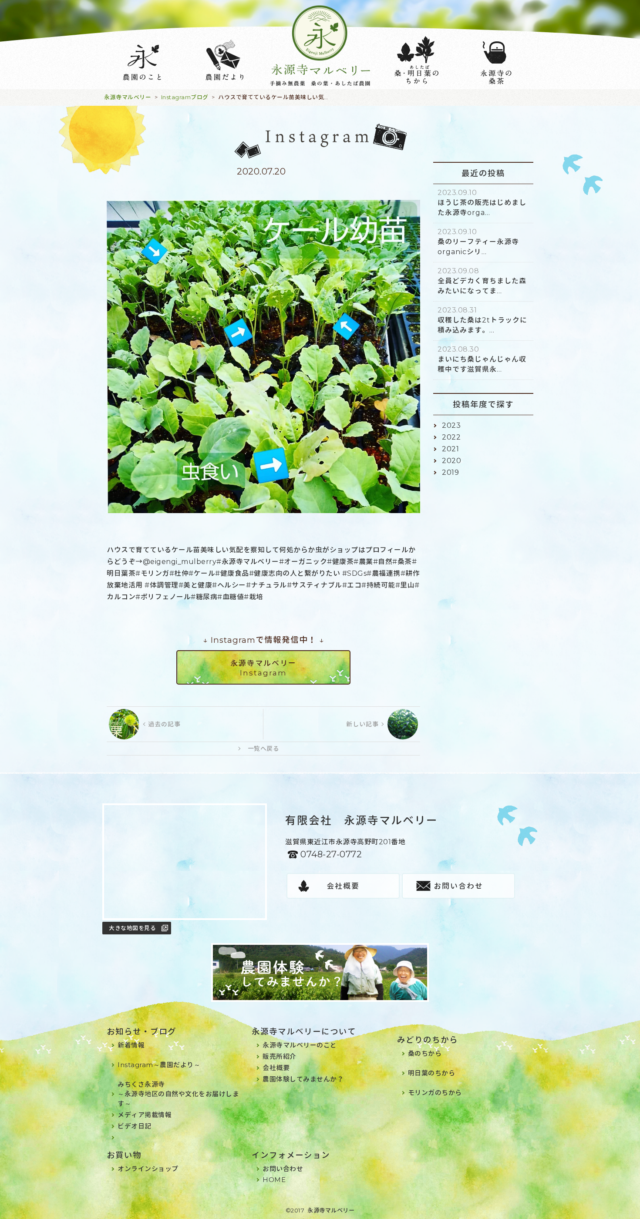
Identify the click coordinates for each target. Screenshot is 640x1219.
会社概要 (343, 886)
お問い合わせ (458, 886)
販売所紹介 (279, 1056)
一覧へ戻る (264, 748)
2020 (451, 461)
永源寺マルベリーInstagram (263, 668)
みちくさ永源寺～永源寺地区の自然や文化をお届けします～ (178, 1094)
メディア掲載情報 (145, 1115)
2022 (451, 437)
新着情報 (131, 1045)
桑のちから (425, 1053)
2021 (450, 449)
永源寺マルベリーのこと (300, 1045)
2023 (451, 425)
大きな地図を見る (132, 927)
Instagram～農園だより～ (159, 1065)
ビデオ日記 (135, 1126)
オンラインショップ (148, 1169)
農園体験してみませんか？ (303, 1079)
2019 (450, 472)
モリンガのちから (435, 1092)
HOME (274, 1179)
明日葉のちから (431, 1073)
